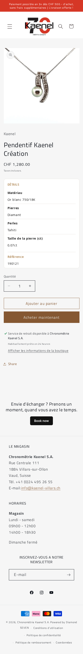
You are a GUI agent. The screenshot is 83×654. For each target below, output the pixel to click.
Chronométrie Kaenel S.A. (33, 622)
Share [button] (12, 363)
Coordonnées (64, 642)
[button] (9, 26)
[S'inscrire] (68, 575)
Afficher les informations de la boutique (38, 350)
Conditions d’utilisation (48, 628)
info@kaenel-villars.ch (41, 488)
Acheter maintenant (41, 317)
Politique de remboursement (33, 642)
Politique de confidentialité (44, 635)
